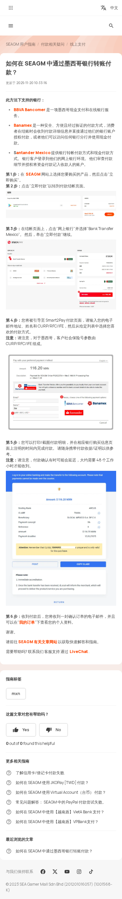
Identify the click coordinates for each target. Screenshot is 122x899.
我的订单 (27, 622)
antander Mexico (33, 152)
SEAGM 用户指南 (20, 44)
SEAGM (33, 174)
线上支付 (78, 44)
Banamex (23, 125)
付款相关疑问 (52, 44)
